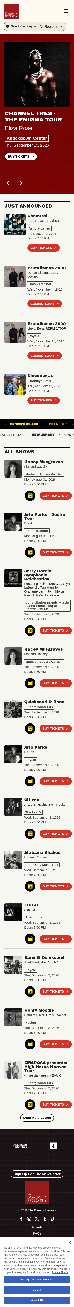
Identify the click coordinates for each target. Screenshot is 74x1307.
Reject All (37, 1290)
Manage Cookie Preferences (37, 1279)
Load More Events (37, 1118)
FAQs (37, 1233)
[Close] (70, 1242)
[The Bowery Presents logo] (11, 11)
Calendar (37, 1227)
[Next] (21, 183)
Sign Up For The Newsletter (37, 1174)
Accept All (37, 1300)
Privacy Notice (60, 1272)
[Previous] (8, 183)
